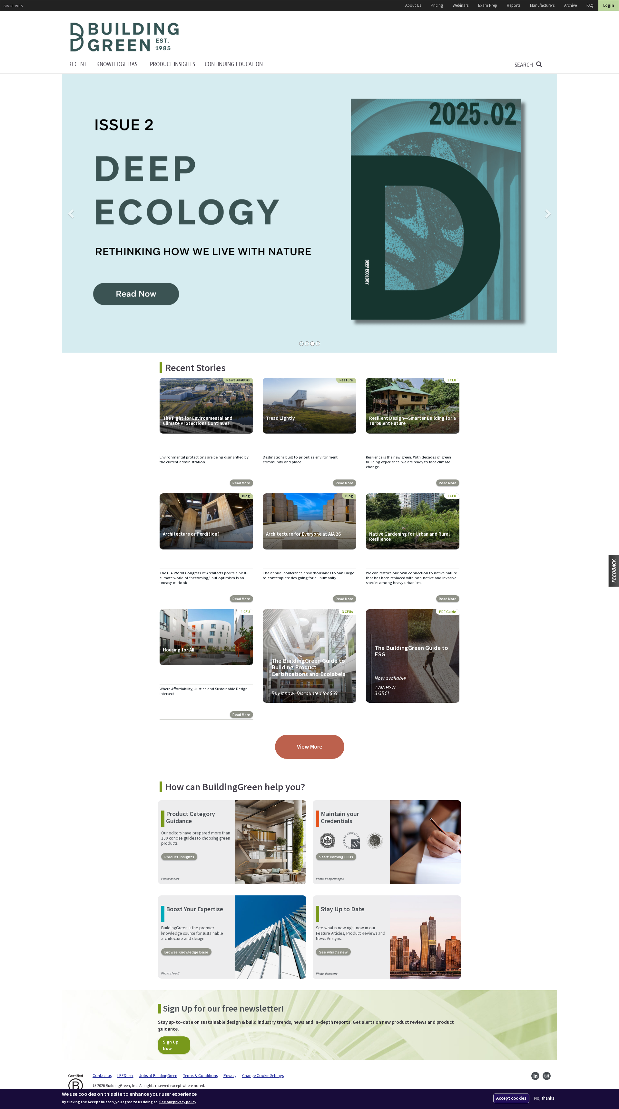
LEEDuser (125, 1075)
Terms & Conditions (200, 1075)
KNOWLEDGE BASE (118, 64)
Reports (513, 5)
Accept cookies (511, 1098)
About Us (413, 5)
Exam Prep (487, 5)
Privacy (229, 1075)
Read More (241, 483)
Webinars (460, 5)
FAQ (590, 5)
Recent (77, 64)
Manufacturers (542, 5)
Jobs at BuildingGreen (158, 1075)
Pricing (437, 5)
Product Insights (172, 64)
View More (309, 747)
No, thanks (544, 1098)
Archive (570, 5)
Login (608, 5)
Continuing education (234, 64)
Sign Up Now (170, 1045)
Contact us (102, 1075)
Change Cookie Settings (263, 1075)
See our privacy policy (177, 1101)
